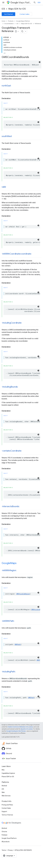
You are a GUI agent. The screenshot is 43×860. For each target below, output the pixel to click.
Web (3, 792)
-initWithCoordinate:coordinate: (17, 254)
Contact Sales (6, 808)
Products (10, 21)
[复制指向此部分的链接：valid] (8, 187)
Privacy (10, 850)
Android (4, 785)
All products (5, 841)
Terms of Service (7, 815)
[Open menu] (3, 2)
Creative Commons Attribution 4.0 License (20, 727)
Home (3, 21)
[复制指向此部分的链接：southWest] (14, 136)
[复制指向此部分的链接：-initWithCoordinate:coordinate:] (34, 254)
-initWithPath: (8, 621)
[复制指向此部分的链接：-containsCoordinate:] (24, 451)
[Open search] (34, 2)
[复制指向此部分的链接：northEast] (13, 86)
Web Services (6, 796)
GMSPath (18, 644)
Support (4, 811)
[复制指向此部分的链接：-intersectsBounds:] (22, 506)
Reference (38, 23)
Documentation (9, 23)
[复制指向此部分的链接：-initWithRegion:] (18, 570)
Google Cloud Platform (9, 838)
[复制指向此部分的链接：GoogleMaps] (18, 563)
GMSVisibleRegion (23, 594)
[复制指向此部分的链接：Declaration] (13, 98)
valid (4, 187)
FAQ (3, 770)
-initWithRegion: (9, 570)
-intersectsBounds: (11, 506)
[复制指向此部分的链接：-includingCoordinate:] (24, 323)
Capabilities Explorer (8, 773)
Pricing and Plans (7, 805)
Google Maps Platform (23, 21)
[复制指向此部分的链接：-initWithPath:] (16, 621)
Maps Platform (25, 2)
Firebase (4, 835)
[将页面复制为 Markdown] (22, 31)
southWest (7, 136)
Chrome (4, 831)
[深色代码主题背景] (39, 62)
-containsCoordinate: (12, 451)
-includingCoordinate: (12, 323)
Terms (4, 850)
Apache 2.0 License (27, 729)
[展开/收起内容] (10, 37)
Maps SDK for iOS (17, 9)
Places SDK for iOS (8, 776)
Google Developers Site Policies (16, 731)
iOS (3, 9)
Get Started (8, 14)
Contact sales (24, 14)
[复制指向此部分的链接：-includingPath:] (17, 672)
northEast (6, 85)
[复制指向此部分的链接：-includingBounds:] (20, 387)
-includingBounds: (10, 387)
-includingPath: (8, 671)
